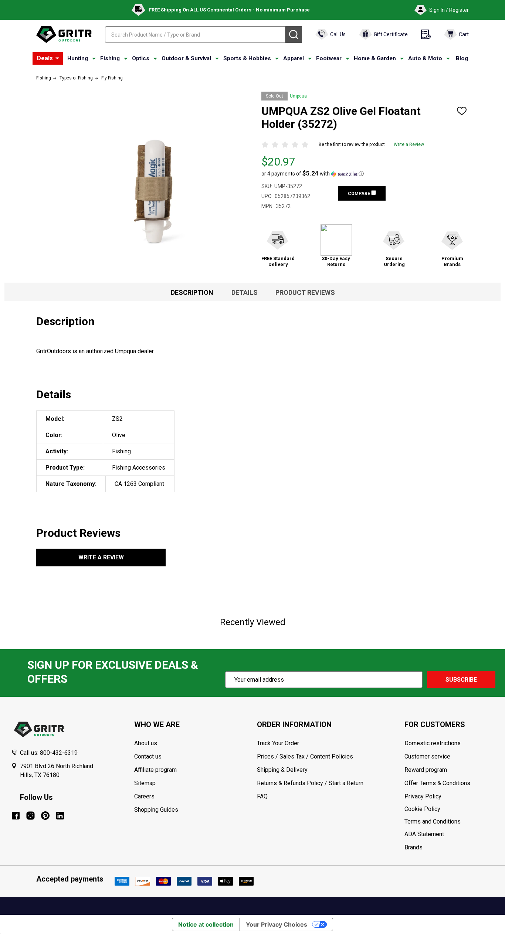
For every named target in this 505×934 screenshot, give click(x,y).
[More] (57, 58)
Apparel (293, 58)
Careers (144, 796)
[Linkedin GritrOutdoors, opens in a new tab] (60, 815)
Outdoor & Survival (186, 58)
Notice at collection (206, 924)
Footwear (329, 58)
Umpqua (298, 96)
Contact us (148, 756)
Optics (140, 58)
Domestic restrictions (432, 743)
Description (192, 292)
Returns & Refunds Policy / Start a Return (310, 783)
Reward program (425, 769)
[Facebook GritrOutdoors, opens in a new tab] (15, 815)
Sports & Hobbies (247, 58)
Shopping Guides (156, 809)
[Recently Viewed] (426, 34)
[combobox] (195, 34)
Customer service (427, 756)
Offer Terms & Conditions (437, 783)
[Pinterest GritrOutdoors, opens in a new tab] (45, 815)
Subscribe (461, 679)
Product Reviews (305, 292)
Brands (413, 847)
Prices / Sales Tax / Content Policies (305, 756)
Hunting (77, 58)
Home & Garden (375, 58)
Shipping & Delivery (282, 769)
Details (244, 292)
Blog (462, 58)
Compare (359, 193)
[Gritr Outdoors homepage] (64, 34)
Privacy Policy (449, 796)
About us (145, 743)
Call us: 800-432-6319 (49, 752)
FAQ (262, 796)
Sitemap (145, 783)
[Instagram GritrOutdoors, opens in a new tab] (30, 815)
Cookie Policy (449, 809)
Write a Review (409, 144)
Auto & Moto (425, 58)
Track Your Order (278, 743)
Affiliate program (155, 769)
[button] (312, 173)
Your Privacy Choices (276, 924)
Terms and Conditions (449, 821)
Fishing (110, 58)
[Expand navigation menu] (94, 59)
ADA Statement (424, 834)
